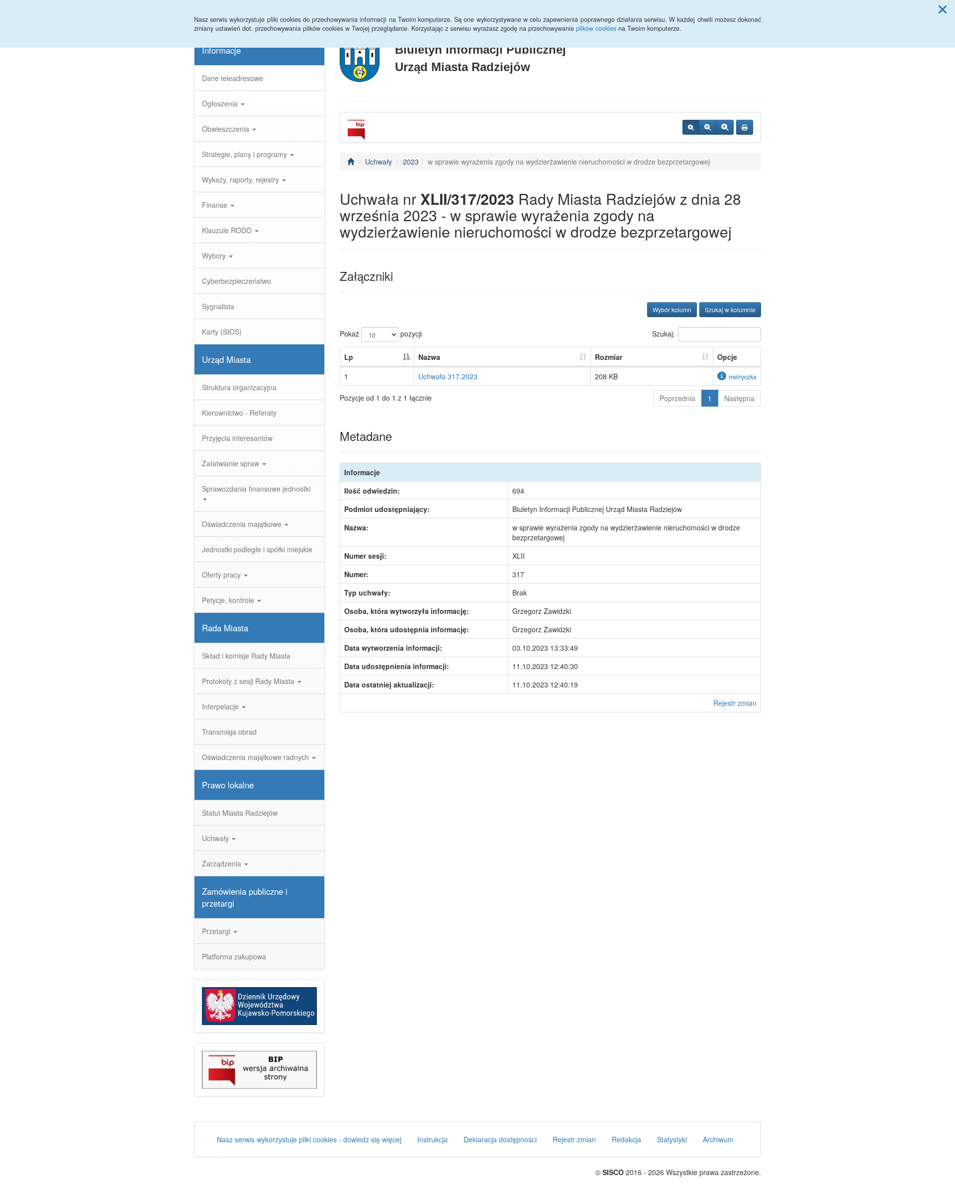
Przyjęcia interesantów (237, 438)
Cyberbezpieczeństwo (236, 281)
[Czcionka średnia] (707, 127)
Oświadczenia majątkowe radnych (256, 757)
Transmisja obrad (229, 732)
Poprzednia (677, 398)
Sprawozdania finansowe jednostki (256, 489)
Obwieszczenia (226, 129)
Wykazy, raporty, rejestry (241, 179)
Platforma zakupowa (234, 956)
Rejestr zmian (735, 703)
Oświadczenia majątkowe (243, 524)
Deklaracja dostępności (500, 1139)
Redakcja (626, 1139)
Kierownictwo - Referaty (239, 413)
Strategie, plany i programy (245, 154)
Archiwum (718, 1139)
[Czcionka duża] (725, 127)
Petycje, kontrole (229, 600)
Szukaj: (663, 334)
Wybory (215, 255)
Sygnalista (218, 306)
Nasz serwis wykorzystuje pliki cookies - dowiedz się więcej (309, 1139)
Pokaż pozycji (381, 334)
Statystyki (672, 1139)
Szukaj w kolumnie (730, 309)
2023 (411, 162)
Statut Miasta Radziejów (240, 813)
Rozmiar (608, 357)
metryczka (743, 376)
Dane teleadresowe (232, 78)
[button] (943, 9)
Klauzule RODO (228, 230)
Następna (739, 398)
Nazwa (429, 357)
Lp (348, 357)
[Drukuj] (744, 127)
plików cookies (596, 28)
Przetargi (217, 931)
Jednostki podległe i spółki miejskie (257, 549)
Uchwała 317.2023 (448, 376)
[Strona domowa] (350, 162)
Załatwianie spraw (231, 463)
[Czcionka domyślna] (690, 127)
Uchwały (216, 838)
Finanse (215, 205)
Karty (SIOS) (222, 332)
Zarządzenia (222, 863)
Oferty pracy (222, 575)
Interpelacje (221, 706)
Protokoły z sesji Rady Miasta (249, 681)
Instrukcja (432, 1139)
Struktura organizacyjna (239, 387)
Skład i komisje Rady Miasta (246, 656)
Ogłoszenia (221, 103)
